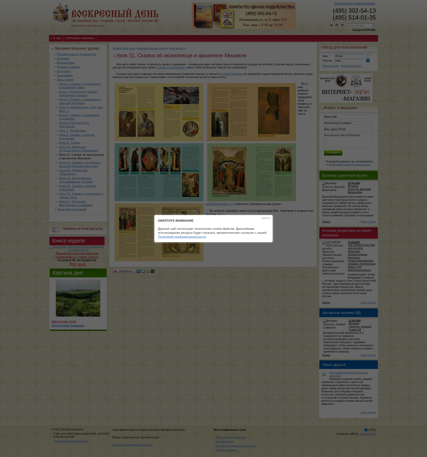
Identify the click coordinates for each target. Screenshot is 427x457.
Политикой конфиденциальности (182, 236)
